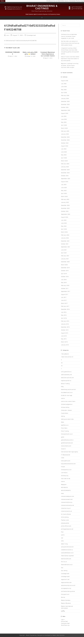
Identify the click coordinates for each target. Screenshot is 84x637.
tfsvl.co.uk (64, 561)
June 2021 (64, 250)
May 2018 (64, 282)
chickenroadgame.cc (67, 404)
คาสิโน (63, 611)
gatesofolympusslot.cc (67, 440)
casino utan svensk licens (68, 401)
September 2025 (65, 110)
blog (62, 386)
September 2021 (65, 246)
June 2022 (64, 223)
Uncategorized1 (65, 576)
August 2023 (64, 181)
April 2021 (64, 252)
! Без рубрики (65, 354)
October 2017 (64, 288)
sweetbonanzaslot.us (67, 549)
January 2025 (65, 134)
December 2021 (65, 241)
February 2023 (65, 199)
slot (62, 538)
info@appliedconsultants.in (14, 9)
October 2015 (64, 330)
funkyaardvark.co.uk (67, 434)
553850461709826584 (12, 53)
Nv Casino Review (66, 514)
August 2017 (64, 294)
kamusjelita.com (65, 460)
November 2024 (65, 140)
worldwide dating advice (68, 591)
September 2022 (65, 214)
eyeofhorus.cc (65, 425)
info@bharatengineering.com (14, 7)
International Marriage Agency (69, 451)
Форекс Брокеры (66, 600)
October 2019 (64, 270)
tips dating (64, 570)
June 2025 (64, 119)
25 (61, 362)
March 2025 (64, 128)
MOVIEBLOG (64, 487)
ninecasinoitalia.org (66, 502)
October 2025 (64, 107)
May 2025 (64, 122)
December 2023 (65, 169)
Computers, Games (66, 410)
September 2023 (65, 178)
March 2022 (64, 232)
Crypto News (64, 413)
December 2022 (65, 205)
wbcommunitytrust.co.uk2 (68, 585)
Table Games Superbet (67, 555)
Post (62, 532)
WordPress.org (65, 625)
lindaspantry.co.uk (66, 469)
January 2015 (65, 344)
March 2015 (64, 342)
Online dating (65, 517)
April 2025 (64, 125)
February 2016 (65, 321)
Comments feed (65, 623)
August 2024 (64, 146)
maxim (63, 481)
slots (62, 540)
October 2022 (64, 211)
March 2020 (64, 264)
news (62, 493)
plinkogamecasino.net (67, 529)
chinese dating (65, 407)
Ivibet (62, 457)
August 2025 (64, 113)
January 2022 (65, 238)
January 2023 (65, 202)
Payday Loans (65, 520)
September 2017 (65, 291)
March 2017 (64, 303)
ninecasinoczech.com (67, 499)
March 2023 (64, 196)
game (62, 437)
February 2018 (65, 285)
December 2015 (65, 327)
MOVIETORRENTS (66, 490)
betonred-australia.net (67, 377)
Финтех (63, 597)
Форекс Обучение (66, 603)
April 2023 (64, 193)
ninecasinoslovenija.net (67, 505)
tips (62, 567)
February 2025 (65, 131)
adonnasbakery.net (66, 374)
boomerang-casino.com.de (68, 389)
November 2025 (65, 104)
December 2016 (65, 309)
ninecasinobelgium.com (67, 496)
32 (61, 365)
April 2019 (64, 273)
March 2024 (64, 160)
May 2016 (64, 315)
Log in (62, 619)
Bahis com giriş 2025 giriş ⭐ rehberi (30, 53)
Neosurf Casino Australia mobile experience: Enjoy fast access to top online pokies (70, 58)
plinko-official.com (66, 526)
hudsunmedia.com (66, 446)
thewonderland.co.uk (67, 564)
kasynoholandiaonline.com (68, 463)
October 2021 (64, 244)
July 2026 (63, 83)
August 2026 (64, 80)
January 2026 (65, 98)
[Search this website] (70, 25)
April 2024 (64, 157)
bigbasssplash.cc (66, 380)
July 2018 (63, 279)
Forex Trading (65, 431)
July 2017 (63, 297)
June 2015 (64, 336)
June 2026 (64, 86)
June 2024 (64, 152)
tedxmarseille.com (66, 558)
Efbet (62, 422)
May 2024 (64, 154)
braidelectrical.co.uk (67, 392)
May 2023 (64, 190)
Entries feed (64, 621)
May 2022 (64, 226)
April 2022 (64, 229)
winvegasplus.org (66, 588)
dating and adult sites (67, 419)
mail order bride (65, 478)
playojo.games (65, 523)
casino (63, 398)
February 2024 (65, 163)
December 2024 (65, 137)
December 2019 (65, 267)
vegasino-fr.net (65, 579)
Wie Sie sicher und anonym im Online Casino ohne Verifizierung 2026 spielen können (70, 43)
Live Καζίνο (64, 472)
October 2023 (64, 175)
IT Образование (65, 454)
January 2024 (65, 166)
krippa (63, 466)
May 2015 (64, 339)
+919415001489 (78, 8)
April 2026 (64, 92)
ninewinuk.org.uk (66, 508)
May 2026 (64, 89)
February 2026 (65, 95)
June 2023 (64, 187)
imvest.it (63, 448)
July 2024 (63, 149)
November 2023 (65, 172)
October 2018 (64, 276)
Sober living (64, 543)
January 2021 (65, 258)
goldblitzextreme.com (67, 443)
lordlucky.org (64, 475)
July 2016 (63, 312)
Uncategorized (31, 35)
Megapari (64, 484)
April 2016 (64, 318)
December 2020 (65, 261)
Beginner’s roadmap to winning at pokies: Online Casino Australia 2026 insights (69, 65)
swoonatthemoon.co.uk (67, 552)
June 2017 (64, 300)
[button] (42, 17)
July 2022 (63, 220)
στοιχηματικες (65, 594)
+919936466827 (78, 7)
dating (63, 416)
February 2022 (65, 235)
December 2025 (65, 101)
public (63, 535)
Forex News (64, 428)
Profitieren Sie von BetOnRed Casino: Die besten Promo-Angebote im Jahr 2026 (69, 36)
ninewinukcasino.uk (66, 511)
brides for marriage (66, 395)
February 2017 (65, 306)
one (7, 35)
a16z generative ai (66, 371)
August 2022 (64, 217)
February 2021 (65, 255)
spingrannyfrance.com (67, 546)
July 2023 (63, 184)
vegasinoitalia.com (66, 582)
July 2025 (63, 116)
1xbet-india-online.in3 (67, 356)
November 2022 (65, 208)
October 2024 (64, 143)
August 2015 (64, 333)
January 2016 (65, 324)
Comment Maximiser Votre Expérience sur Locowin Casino (48, 54)
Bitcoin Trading (65, 383)
